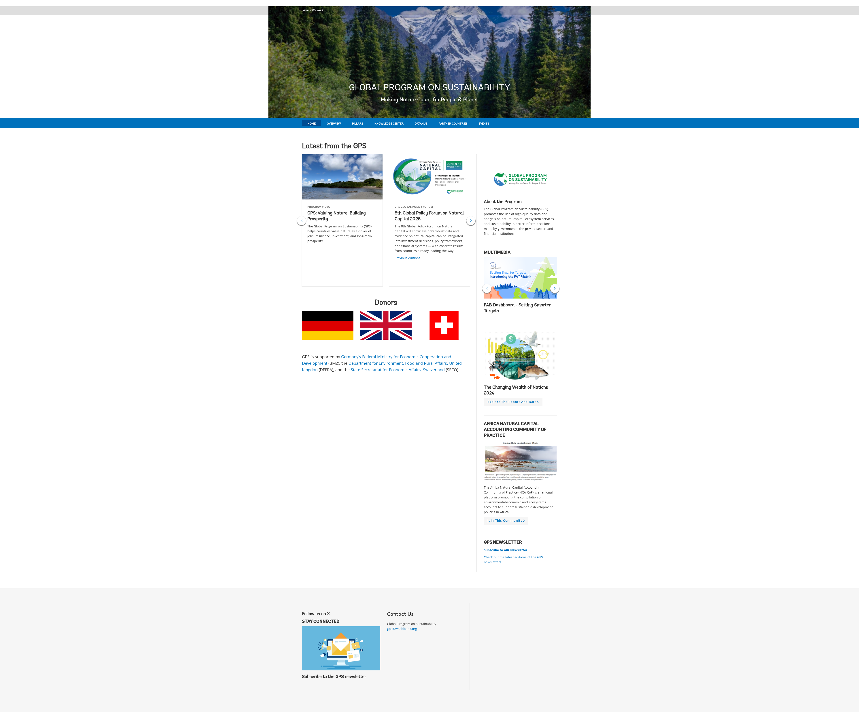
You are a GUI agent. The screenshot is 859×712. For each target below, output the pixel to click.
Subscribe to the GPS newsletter (334, 677)
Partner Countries (453, 123)
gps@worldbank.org (402, 629)
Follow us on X (316, 614)
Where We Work (313, 10)
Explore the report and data (513, 403)
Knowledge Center (389, 123)
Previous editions (407, 258)
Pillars (357, 123)
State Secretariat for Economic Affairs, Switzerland (398, 369)
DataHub (421, 123)
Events (484, 123)
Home (312, 123)
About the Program (503, 202)
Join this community (506, 521)
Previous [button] (301, 220)
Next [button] (470, 220)
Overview (334, 123)
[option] (342, 220)
